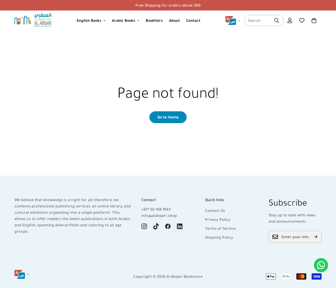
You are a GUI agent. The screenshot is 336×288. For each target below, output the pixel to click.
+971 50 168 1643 (156, 209)
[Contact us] (321, 265)
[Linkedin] (179, 226)
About (174, 20)
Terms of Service (220, 228)
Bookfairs (154, 20)
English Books (89, 20)
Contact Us (215, 210)
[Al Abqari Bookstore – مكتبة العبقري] (32, 20)
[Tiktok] (156, 226)
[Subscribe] (316, 237)
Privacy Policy (217, 219)
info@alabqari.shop (159, 215)
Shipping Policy (219, 237)
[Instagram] (144, 226)
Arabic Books (123, 20)
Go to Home (168, 117)
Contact (193, 20)
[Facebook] (168, 226)
